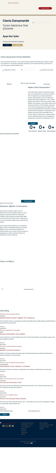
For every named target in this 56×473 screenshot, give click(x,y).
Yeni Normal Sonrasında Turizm (11, 382)
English (42, 428)
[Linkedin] (10, 426)
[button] (51, 5)
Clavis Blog (24, 432)
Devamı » (2, 326)
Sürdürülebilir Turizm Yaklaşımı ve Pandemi (15, 366)
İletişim (23, 434)
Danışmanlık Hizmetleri (27, 423)
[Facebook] (3, 426)
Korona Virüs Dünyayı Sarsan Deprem (13, 398)
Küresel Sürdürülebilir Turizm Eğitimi (12, 334)
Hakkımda (23, 430)
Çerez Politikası (44, 423)
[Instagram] (7, 426)
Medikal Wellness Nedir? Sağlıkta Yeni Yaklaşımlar (17, 318)
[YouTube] (13, 426)
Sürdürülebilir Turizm (26, 425)
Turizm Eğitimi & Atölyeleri (25, 427)
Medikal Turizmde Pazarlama (10, 350)
